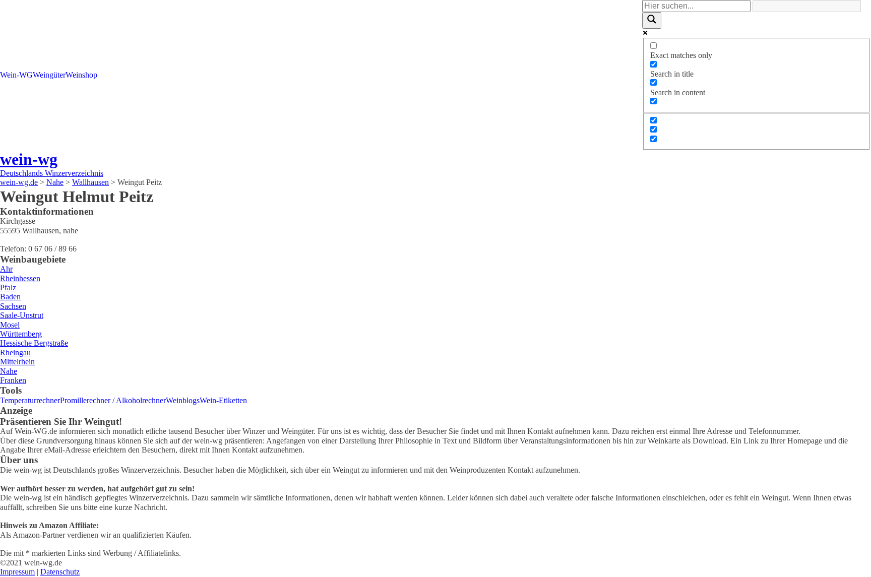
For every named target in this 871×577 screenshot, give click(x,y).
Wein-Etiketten (223, 400)
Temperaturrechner (30, 400)
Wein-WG (16, 75)
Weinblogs (183, 400)
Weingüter (49, 75)
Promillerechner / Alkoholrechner (113, 400)
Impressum (17, 571)
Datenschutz (60, 571)
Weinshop (81, 75)
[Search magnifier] (651, 20)
